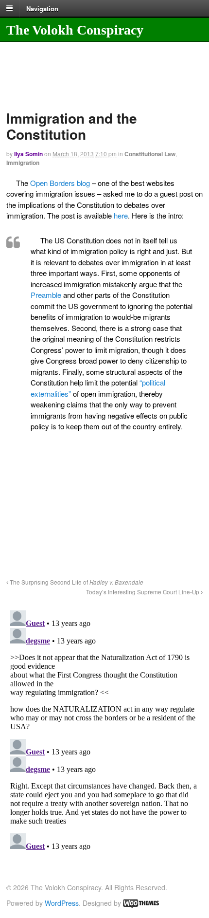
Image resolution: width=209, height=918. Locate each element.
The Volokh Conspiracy (74, 29)
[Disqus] (104, 728)
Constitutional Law (149, 153)
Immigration (22, 162)
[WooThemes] (141, 903)
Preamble (47, 295)
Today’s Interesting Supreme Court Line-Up (143, 592)
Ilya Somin (28, 153)
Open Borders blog (60, 183)
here (120, 215)
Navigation (42, 8)
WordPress (62, 903)
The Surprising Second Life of (75, 582)
